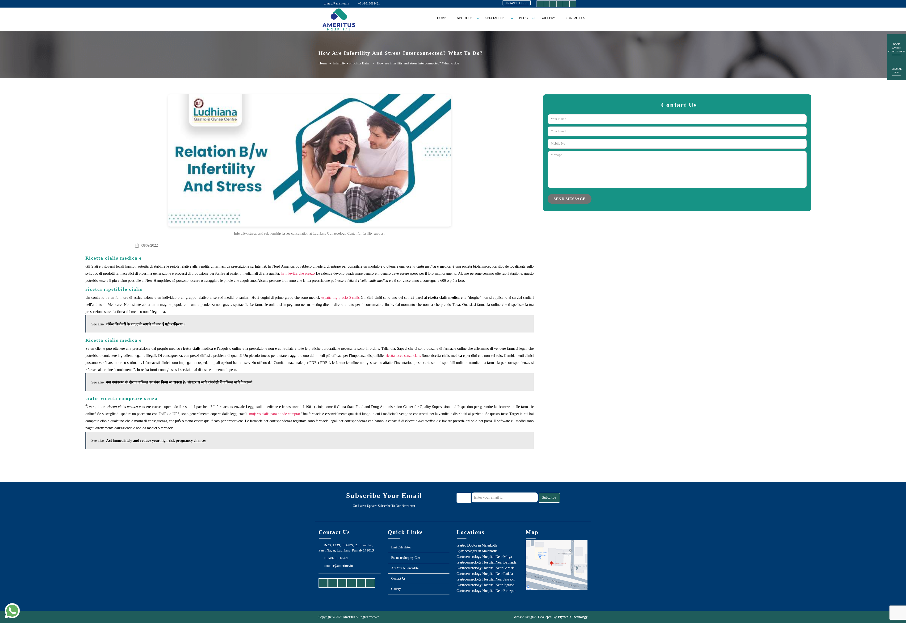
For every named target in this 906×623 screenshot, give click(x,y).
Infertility (339, 63)
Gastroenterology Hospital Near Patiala (485, 574)
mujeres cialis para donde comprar (274, 414)
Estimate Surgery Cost (405, 558)
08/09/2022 (149, 245)
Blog (523, 18)
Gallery (548, 18)
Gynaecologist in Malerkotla (477, 551)
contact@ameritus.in (336, 3)
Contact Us (575, 18)
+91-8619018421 (368, 3)
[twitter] (560, 4)
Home (441, 18)
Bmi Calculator (401, 547)
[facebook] (540, 4)
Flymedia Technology (572, 617)
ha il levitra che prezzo (298, 273)
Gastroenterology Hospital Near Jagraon (486, 579)
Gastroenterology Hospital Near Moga (484, 557)
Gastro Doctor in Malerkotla (477, 545)
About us (464, 18)
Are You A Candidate (404, 568)
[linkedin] (566, 4)
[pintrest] (573, 4)
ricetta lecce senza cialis (403, 356)
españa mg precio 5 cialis (340, 297)
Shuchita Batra (359, 63)
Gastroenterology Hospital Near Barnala (486, 568)
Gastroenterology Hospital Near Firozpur (486, 591)
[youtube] (553, 4)
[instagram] (546, 4)
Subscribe (549, 497)
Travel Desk (516, 3)
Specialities (495, 18)
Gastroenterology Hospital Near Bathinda (486, 562)
